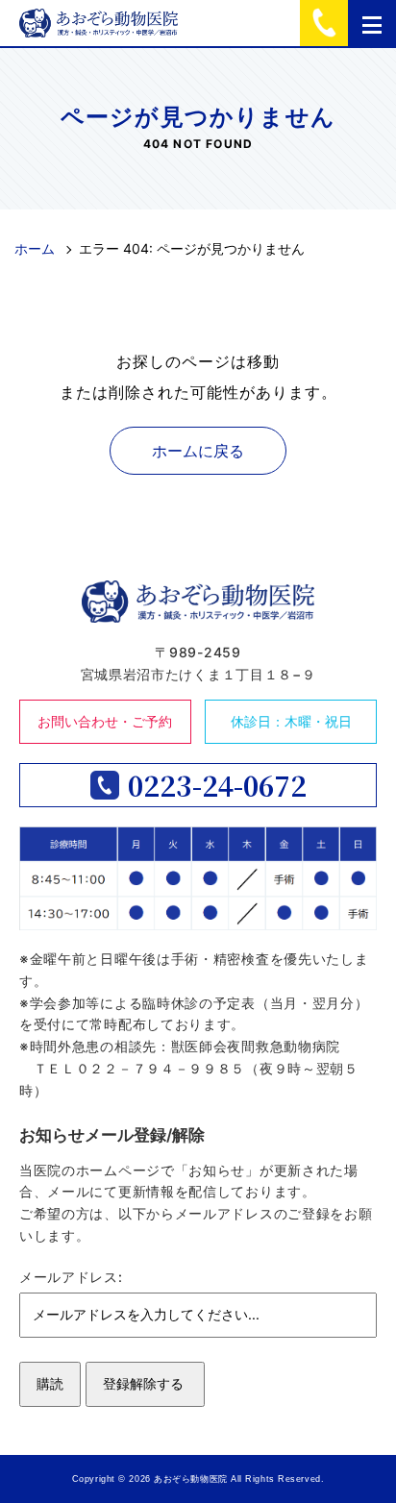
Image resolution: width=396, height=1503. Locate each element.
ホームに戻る (198, 450)
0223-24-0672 (217, 785)
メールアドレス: (71, 1277)
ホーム (34, 248)
